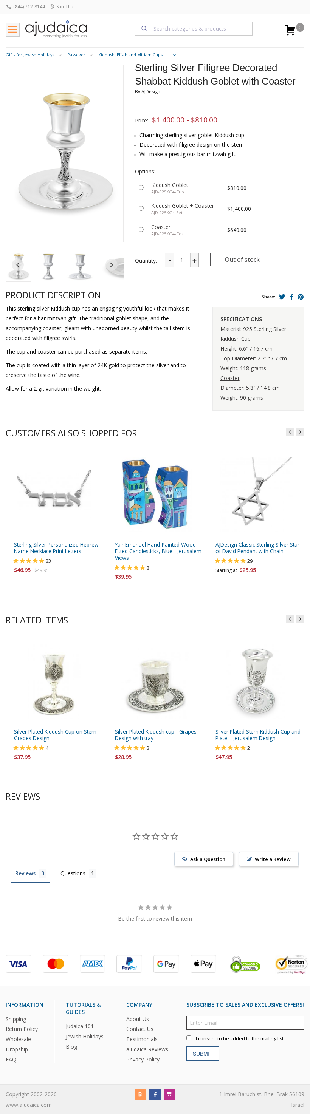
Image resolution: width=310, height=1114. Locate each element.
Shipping (16, 1019)
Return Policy (22, 1029)
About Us (137, 1019)
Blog (71, 1046)
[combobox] (194, 28)
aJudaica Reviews (147, 1049)
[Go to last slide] (18, 265)
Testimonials (142, 1039)
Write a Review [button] (273, 859)
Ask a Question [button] (207, 859)
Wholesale (18, 1039)
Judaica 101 (80, 1026)
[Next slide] (111, 265)
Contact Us (139, 1029)
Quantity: (146, 260)
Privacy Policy (143, 1059)
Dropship (17, 1049)
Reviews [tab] (25, 873)
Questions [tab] (72, 873)
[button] (48, 267)
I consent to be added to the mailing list (240, 1038)
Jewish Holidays (85, 1036)
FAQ (11, 1059)
